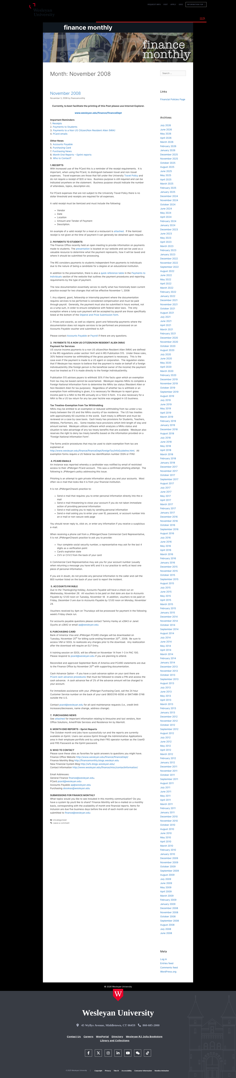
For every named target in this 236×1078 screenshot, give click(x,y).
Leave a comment (61, 823)
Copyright (98, 1071)
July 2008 (165, 929)
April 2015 (165, 600)
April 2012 (165, 750)
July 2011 (165, 787)
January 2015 (167, 612)
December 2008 (169, 908)
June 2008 (166, 933)
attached (119, 231)
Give (181, 4)
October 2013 (167, 675)
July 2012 (165, 737)
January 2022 (167, 296)
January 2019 (167, 425)
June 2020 (166, 358)
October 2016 (167, 525)
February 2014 (168, 658)
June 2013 (166, 691)
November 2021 (169, 304)
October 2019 (167, 387)
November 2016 (169, 521)
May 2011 (165, 795)
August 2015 (167, 583)
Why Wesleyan (105, 18)
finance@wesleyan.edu (81, 778)
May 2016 (165, 546)
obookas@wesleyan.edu (76, 788)
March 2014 (166, 654)
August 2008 (167, 924)
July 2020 (165, 354)
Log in (163, 959)
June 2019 (166, 404)
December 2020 (169, 337)
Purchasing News (62, 151)
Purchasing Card (62, 147)
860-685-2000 (151, 1025)
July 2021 (165, 317)
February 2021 (168, 333)
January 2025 (167, 192)
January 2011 (167, 812)
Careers (88, 1036)
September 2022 (169, 267)
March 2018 (166, 454)
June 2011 (165, 791)
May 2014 (165, 646)
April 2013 (165, 700)
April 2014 (165, 650)
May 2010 (165, 837)
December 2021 (169, 300)
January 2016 (167, 562)
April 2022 (165, 283)
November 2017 (169, 471)
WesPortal (102, 1036)
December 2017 (169, 466)
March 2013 (166, 704)
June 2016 (166, 541)
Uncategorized (60, 820)
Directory (117, 1036)
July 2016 (165, 537)
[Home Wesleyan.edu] (118, 995)
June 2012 (166, 741)
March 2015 (166, 604)
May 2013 (165, 696)
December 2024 (169, 196)
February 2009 (168, 899)
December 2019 (169, 379)
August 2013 (167, 683)
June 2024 (166, 208)
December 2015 (169, 566)
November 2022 (169, 262)
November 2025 (169, 158)
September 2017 (169, 479)
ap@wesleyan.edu (88, 624)
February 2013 (168, 708)
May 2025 (165, 175)
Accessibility (127, 1071)
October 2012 (167, 725)
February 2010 (168, 850)
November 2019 (169, 383)
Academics (125, 18)
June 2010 (166, 833)
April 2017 (165, 500)
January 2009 (167, 904)
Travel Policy (131, 175)
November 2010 (169, 820)
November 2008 (65, 93)
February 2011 (168, 808)
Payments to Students (65, 126)
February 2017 (168, 508)
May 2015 (165, 596)
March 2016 (166, 554)
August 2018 (167, 433)
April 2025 (165, 179)
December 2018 (169, 429)
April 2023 (166, 242)
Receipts (57, 123)
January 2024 (167, 225)
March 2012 (166, 754)
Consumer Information (143, 1071)
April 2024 (166, 217)
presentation (83, 248)
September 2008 (169, 920)
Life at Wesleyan (173, 18)
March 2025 (166, 183)
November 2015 (169, 571)
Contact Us (74, 1036)
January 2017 (167, 512)
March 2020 (166, 371)
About (191, 18)
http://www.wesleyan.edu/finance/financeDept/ (102, 757)
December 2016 (169, 516)
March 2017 (166, 504)
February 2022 (168, 292)
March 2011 (166, 804)
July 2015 (165, 587)
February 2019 (168, 421)
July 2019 (165, 400)
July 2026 (165, 125)
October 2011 (167, 775)
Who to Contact (61, 158)
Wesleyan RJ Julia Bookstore (144, 1036)
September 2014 (169, 629)
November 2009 (169, 862)
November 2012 (169, 720)
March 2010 (166, 845)
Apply (173, 4)
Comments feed (169, 967)
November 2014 (169, 621)
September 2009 (169, 870)
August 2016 (167, 533)
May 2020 (165, 362)
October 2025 (167, 163)
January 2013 (167, 712)
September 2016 (169, 529)
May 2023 (165, 237)
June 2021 (166, 321)
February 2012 (168, 758)
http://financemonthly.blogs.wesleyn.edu (96, 760)
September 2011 (169, 779)
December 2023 (169, 229)
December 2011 (168, 766)
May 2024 (165, 212)
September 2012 (169, 729)
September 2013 (169, 679)
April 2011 (165, 800)
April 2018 (165, 450)
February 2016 (168, 558)
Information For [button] (196, 4)
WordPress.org (168, 971)
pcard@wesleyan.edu (83, 656)
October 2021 (167, 308)
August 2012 (167, 733)
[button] (202, 19)
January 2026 (167, 150)
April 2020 (166, 366)
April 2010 (165, 841)
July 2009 (165, 879)
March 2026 (166, 142)
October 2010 (167, 825)
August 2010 (167, 829)
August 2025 (167, 167)
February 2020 (168, 375)
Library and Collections (114, 1040)
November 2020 (169, 341)
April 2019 (165, 412)
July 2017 (165, 487)
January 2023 (167, 254)
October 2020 (167, 346)
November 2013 (169, 671)
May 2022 (165, 279)
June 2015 (166, 591)
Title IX (116, 1071)
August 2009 (167, 874)
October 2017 (167, 475)
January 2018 (167, 462)
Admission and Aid (147, 18)
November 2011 (168, 770)
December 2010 (169, 816)
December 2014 (169, 616)
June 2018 (166, 441)
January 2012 (167, 762)
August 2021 (167, 312)
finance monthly (88, 27)
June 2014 (166, 641)
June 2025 (166, 171)
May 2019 (165, 408)
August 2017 (167, 483)
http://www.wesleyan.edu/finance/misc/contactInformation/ (105, 767)
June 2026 (166, 129)
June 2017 (166, 491)
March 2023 (166, 246)
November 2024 (169, 200)
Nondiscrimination (162, 1071)
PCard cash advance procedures (68, 677)
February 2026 (168, 146)
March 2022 (166, 287)
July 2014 (165, 637)
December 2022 (169, 258)
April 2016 (165, 550)
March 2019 (166, 416)
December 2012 (169, 716)
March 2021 (166, 329)
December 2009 (169, 858)
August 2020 (167, 350)
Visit (165, 4)
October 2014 (167, 625)
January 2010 (167, 854)
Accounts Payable (63, 144)
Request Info (154, 4)
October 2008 (167, 916)
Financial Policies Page (172, 99)
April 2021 (165, 325)
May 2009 (165, 887)
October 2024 (167, 204)
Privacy (108, 1071)
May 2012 (165, 745)
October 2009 (168, 866)
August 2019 (167, 396)
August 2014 (167, 633)
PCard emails (60, 133)
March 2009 (167, 895)
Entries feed (166, 963)
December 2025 (169, 154)
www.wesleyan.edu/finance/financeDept (98, 113)
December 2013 (169, 666)
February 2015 (168, 608)
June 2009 (166, 883)
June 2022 (166, 275)
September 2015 (169, 579)
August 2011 (167, 783)
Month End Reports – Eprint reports (72, 154)
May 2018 (165, 446)
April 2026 (166, 138)
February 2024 (168, 221)
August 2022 (167, 271)
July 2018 (165, 437)
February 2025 (168, 187)
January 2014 (167, 662)
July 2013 (165, 687)
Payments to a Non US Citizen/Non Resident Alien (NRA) (84, 130)
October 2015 (167, 575)
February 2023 (168, 250)
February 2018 (168, 458)
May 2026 (165, 133)
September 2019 (169, 391)
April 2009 (166, 891)
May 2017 (165, 496)
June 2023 (166, 233)
